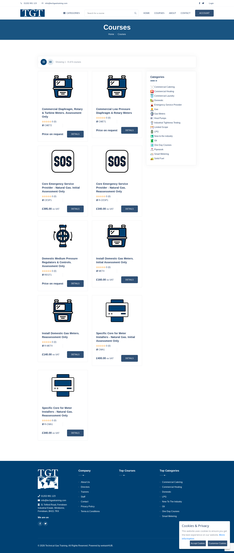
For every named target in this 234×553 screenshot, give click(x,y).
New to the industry (163, 136)
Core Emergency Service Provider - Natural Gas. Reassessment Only (112, 187)
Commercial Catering (164, 87)
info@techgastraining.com (56, 3)
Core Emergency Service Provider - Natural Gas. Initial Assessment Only (61, 187)
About (172, 13)
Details (75, 134)
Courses (159, 13)
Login (211, 3)
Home (146, 13)
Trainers (85, 492)
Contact (185, 13)
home (111, 34)
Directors (85, 487)
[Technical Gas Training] (32, 13)
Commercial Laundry (164, 96)
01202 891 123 (30, 3)
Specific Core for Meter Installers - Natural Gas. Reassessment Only (57, 411)
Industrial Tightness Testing (167, 123)
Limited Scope (161, 127)
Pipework (158, 149)
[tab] (44, 62)
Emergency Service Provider (168, 105)
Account (204, 13)
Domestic (158, 100)
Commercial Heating (164, 91)
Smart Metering (161, 154)
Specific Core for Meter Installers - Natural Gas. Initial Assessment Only (115, 337)
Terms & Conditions (90, 511)
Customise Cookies (217, 543)
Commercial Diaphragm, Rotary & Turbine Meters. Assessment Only (62, 113)
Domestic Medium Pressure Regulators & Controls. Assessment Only (60, 262)
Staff (83, 497)
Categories (73, 13)
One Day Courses (162, 145)
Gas (156, 109)
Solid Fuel (159, 158)
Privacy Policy (88, 506)
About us (85, 482)
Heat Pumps (160, 118)
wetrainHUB (107, 545)
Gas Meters (159, 114)
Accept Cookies (198, 543)
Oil (155, 140)
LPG (156, 131)
